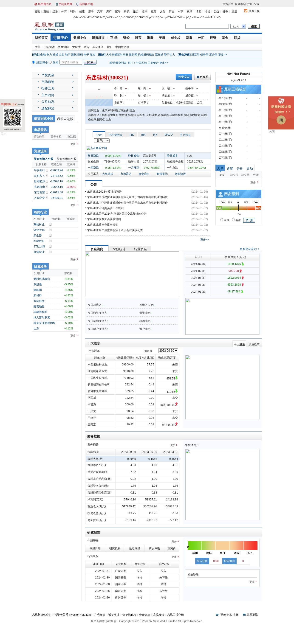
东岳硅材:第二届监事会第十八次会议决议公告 (115, 230)
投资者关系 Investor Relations (72, 614)
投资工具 (47, 88)
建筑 (74, 54)
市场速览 (47, 82)
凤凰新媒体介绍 (41, 614)
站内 (236, 26)
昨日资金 (133, 155)
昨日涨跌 (93, 155)
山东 (36, 328)
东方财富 (39, 192)
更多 (73, 144)
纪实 (229, 614)
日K (131, 135)
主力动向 (47, 95)
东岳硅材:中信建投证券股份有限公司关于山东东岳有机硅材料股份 (127, 202)
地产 (68, 54)
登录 (257, 4)
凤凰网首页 (45, 4)
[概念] (101, 54)
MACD (168, 134)
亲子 (91, 11)
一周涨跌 (93, 167)
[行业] (36, 54)
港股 (150, 37)
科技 (127, 11)
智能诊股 (180, 173)
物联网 (133, 54)
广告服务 (99, 614)
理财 (213, 37)
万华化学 (39, 197)
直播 (236, 614)
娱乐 (55, 11)
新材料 (38, 295)
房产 (109, 11)
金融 (43, 54)
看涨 (238, 220)
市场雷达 (49, 47)
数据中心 (80, 37)
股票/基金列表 (118, 63)
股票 (138, 37)
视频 (189, 11)
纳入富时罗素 (42, 317)
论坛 (207, 11)
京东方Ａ (39, 175)
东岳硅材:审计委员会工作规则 (105, 208)
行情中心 (60, 37)
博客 (198, 11)
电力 (49, 54)
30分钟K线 (115, 135)
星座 (234, 11)
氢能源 (38, 290)
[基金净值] (184, 54)
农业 (61, 54)
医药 (80, 54)
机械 (55, 54)
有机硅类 (39, 301)
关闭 (3, 133)
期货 (237, 37)
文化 (162, 11)
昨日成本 (172, 155)
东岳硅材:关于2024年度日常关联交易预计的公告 (117, 213)
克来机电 (39, 186)
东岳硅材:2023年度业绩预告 (104, 191)
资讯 (37, 11)
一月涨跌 (133, 167)
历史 (171, 11)
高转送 (159, 54)
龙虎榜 (76, 47)
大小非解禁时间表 (117, 54)
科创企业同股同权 (45, 323)
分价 (240, 168)
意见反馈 (158, 614)
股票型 (195, 54)
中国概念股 (122, 47)
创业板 (176, 37)
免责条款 (144, 614)
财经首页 (41, 37)
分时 (99, 135)
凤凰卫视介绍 (175, 614)
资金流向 (63, 47)
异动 (249, 168)
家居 (118, 11)
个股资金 (47, 75)
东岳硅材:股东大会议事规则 (104, 219)
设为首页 (227, 4)
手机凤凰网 (65, 4)
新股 (189, 37)
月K (155, 135)
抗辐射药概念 (146, 54)
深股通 (38, 284)
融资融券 (39, 306)
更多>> (222, 54)
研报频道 (98, 37)
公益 (216, 11)
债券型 (204, 54)
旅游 (136, 11)
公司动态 (47, 102)
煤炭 (92, 54)
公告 (86, 47)
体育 (64, 11)
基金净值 (97, 47)
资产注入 (169, 54)
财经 (46, 11)
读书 (144, 11)
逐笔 (230, 168)
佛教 (225, 11)
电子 (86, 54)
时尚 (73, 11)
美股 (162, 37)
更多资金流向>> (250, 249)
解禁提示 (162, 173)
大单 (37, 47)
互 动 (114, 37)
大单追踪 (107, 173)
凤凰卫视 (254, 11)
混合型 (213, 54)
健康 (82, 11)
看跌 (226, 220)
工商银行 (153, 63)
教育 (153, 11)
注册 (250, 4)
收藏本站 (240, 4)
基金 (225, 37)
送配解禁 (47, 108)
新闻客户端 (86, 4)
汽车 (100, 11)
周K (143, 135)
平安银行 (39, 170)
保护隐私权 (129, 614)
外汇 (201, 37)
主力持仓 (185, 135)
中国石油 (141, 63)
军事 (180, 11)
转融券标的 (40, 312)
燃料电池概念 (42, 279)
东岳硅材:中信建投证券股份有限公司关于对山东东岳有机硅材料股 (127, 197)
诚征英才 (113, 614)
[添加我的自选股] (47, 170)
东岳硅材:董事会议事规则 (102, 224)
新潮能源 (39, 181)
